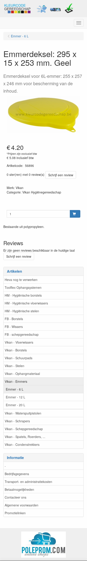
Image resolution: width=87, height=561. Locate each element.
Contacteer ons (15, 497)
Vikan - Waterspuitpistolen (23, 413)
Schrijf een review (60, 175)
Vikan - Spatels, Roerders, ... (25, 436)
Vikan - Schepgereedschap (24, 429)
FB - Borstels (14, 319)
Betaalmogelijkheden (19, 489)
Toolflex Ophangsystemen (23, 287)
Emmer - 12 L (15, 397)
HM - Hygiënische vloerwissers (26, 303)
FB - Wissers (14, 326)
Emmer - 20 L (15, 405)
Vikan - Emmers (16, 381)
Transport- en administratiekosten (28, 481)
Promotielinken (15, 513)
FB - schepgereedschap (22, 334)
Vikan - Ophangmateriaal (22, 373)
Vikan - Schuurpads (18, 358)
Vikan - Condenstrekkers (22, 444)
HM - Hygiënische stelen (22, 311)
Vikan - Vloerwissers (19, 342)
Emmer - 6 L (14, 389)
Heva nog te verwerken (21, 279)
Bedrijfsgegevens (17, 474)
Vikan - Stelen (14, 365)
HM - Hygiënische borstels (23, 295)
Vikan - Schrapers (17, 421)
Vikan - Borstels (16, 350)
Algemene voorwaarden (21, 505)
